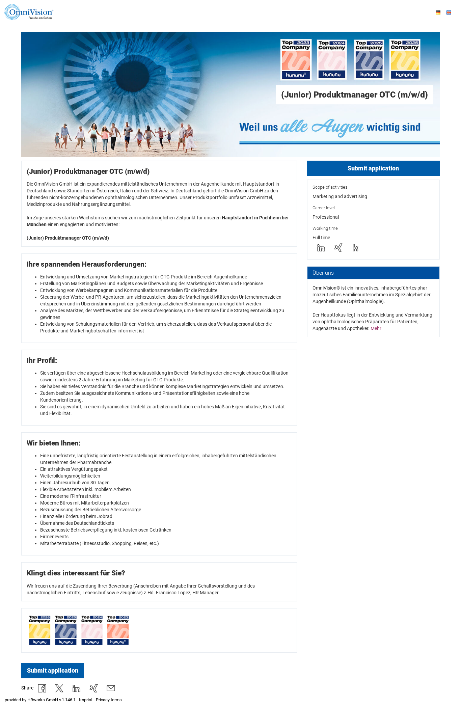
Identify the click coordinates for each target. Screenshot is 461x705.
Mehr (376, 328)
